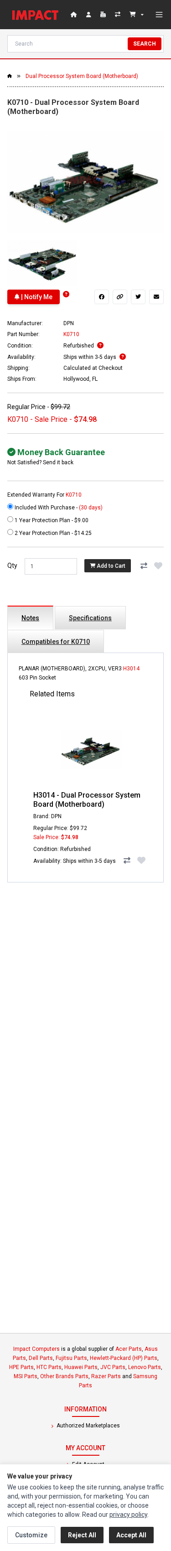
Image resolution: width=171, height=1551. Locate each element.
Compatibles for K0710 (55, 641)
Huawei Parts (81, 1367)
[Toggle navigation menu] (159, 14)
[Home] (37, 14)
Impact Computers (36, 1349)
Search (144, 44)
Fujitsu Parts (71, 1358)
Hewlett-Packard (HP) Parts (123, 1358)
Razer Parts (106, 1376)
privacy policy (128, 1514)
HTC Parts (49, 1367)
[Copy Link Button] (120, 297)
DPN (68, 323)
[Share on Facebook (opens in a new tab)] (101, 297)
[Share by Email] (156, 297)
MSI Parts (25, 1376)
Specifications (90, 618)
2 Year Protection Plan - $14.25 (52, 533)
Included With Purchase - (58, 507)
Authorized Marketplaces (87, 1425)
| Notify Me (36, 297)
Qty (12, 565)
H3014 (131, 668)
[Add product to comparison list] (143, 565)
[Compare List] (118, 14)
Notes (30, 618)
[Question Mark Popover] (66, 294)
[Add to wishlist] (158, 565)
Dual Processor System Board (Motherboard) (82, 76)
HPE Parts (21, 1367)
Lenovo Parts (144, 1367)
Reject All (82, 1535)
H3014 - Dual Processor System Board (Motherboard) (86, 800)
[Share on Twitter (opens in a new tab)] (138, 297)
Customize (31, 1535)
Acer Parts (128, 1349)
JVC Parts (112, 1367)
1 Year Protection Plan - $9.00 (50, 520)
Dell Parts (41, 1358)
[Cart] (136, 14)
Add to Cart (110, 566)
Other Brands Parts (64, 1376)
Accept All (131, 1535)
